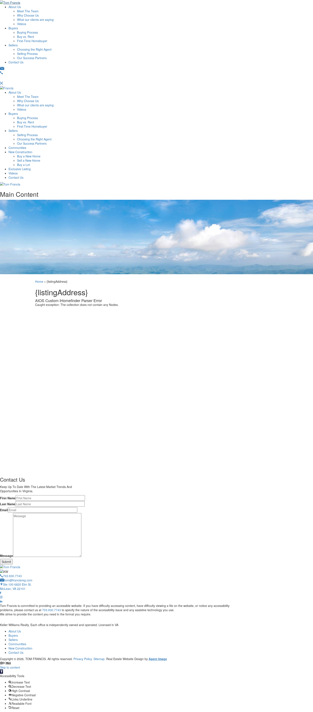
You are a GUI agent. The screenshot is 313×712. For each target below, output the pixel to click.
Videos (21, 24)
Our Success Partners (32, 58)
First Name (8, 498)
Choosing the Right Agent (34, 49)
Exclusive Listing (20, 169)
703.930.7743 (12, 576)
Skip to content (10, 667)
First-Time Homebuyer (32, 41)
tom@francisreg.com (18, 580)
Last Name (7, 504)
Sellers (13, 45)
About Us (15, 7)
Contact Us (16, 62)
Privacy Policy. (83, 659)
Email (4, 510)
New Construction (20, 152)
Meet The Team (28, 11)
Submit (6, 561)
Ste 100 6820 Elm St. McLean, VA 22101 (16, 586)
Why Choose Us (28, 15)
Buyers (13, 28)
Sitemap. (99, 659)
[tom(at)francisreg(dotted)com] (2, 68)
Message (6, 556)
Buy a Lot (23, 165)
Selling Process (27, 53)
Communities (17, 148)
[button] (1, 671)
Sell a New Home (28, 160)
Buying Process (27, 32)
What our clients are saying (35, 19)
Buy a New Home (28, 156)
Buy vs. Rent (25, 36)
